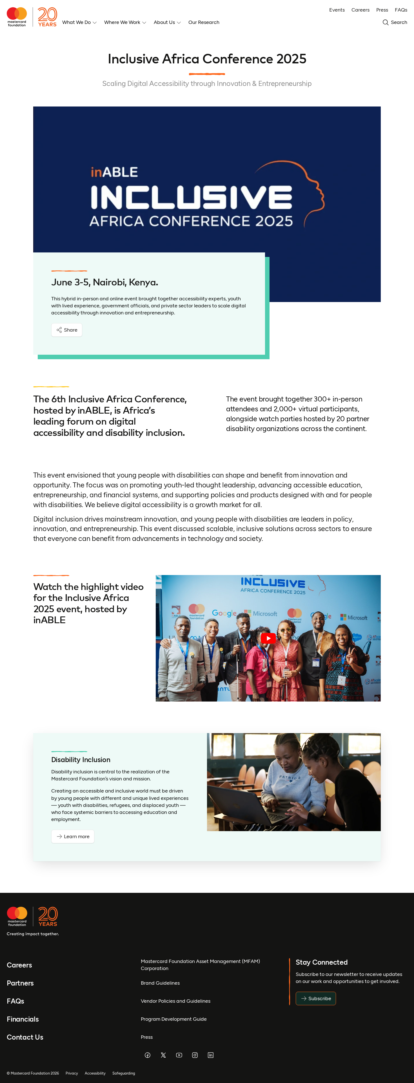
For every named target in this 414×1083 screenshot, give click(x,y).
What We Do (76, 22)
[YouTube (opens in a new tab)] (179, 1055)
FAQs (401, 10)
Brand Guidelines (160, 983)
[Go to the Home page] (34, 17)
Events (337, 10)
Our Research (203, 22)
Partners (20, 983)
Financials (23, 1019)
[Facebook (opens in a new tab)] (147, 1055)
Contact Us (25, 1037)
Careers (360, 10)
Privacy (72, 1073)
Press (382, 10)
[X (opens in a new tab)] (163, 1055)
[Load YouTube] (268, 638)
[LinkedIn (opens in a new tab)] (210, 1055)
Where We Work (122, 22)
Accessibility (95, 1073)
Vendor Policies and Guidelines (175, 1001)
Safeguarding (123, 1073)
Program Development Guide (174, 1019)
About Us (164, 22)
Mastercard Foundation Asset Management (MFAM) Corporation (200, 964)
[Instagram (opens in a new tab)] (195, 1055)
